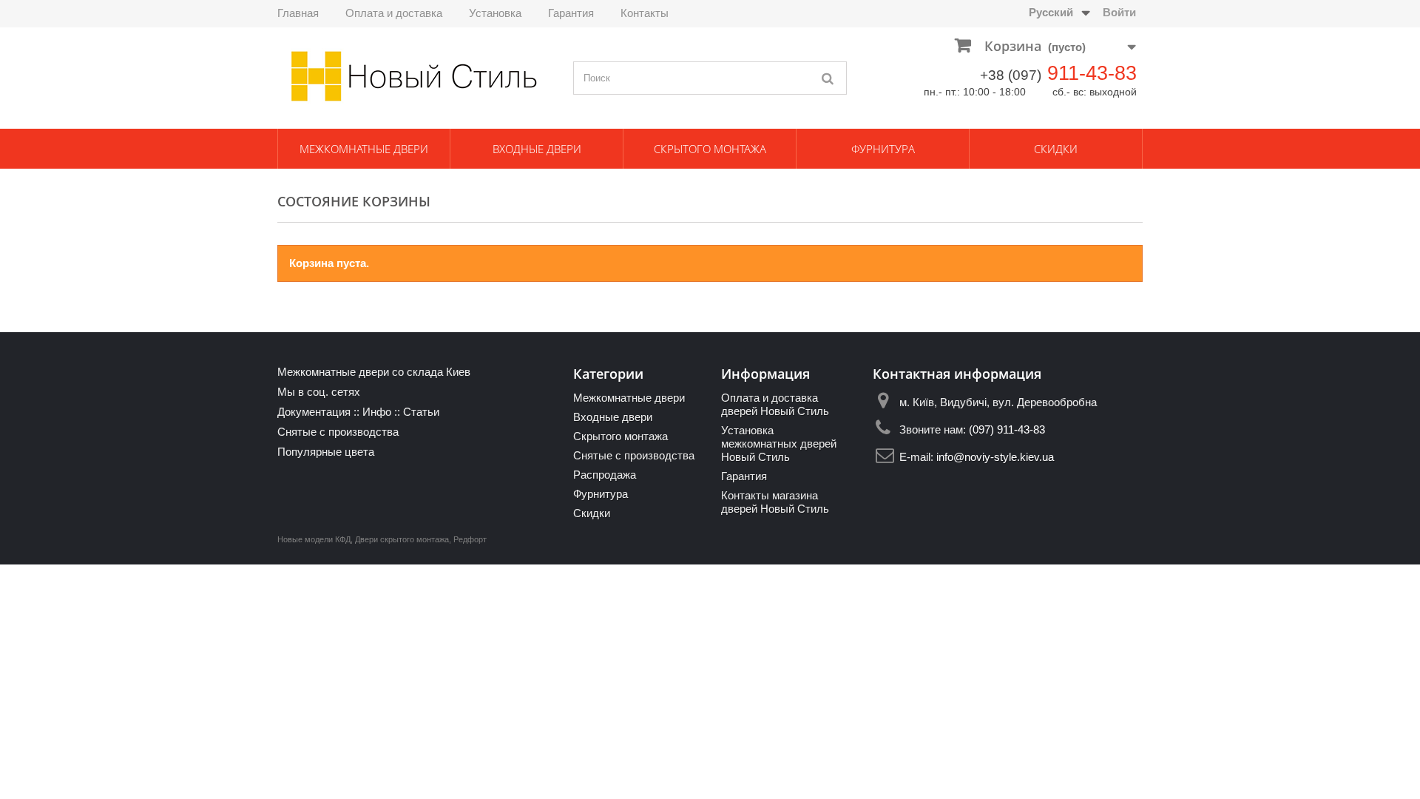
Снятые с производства (338, 431)
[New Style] (414, 76)
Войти (1119, 12)
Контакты (645, 13)
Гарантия (571, 13)
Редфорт (470, 539)
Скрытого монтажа (710, 148)
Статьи (421, 411)
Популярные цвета (325, 451)
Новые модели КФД (314, 539)
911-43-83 (1092, 73)
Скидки (1056, 148)
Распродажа (604, 474)
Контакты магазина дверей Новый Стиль (775, 502)
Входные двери (537, 148)
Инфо (376, 411)
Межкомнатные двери (364, 148)
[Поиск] (828, 78)
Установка (495, 13)
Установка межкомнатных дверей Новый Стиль (778, 443)
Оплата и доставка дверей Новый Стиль (775, 404)
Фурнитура (883, 148)
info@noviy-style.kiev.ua (995, 457)
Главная (298, 13)
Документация (314, 411)
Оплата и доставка (393, 13)
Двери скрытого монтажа (402, 539)
